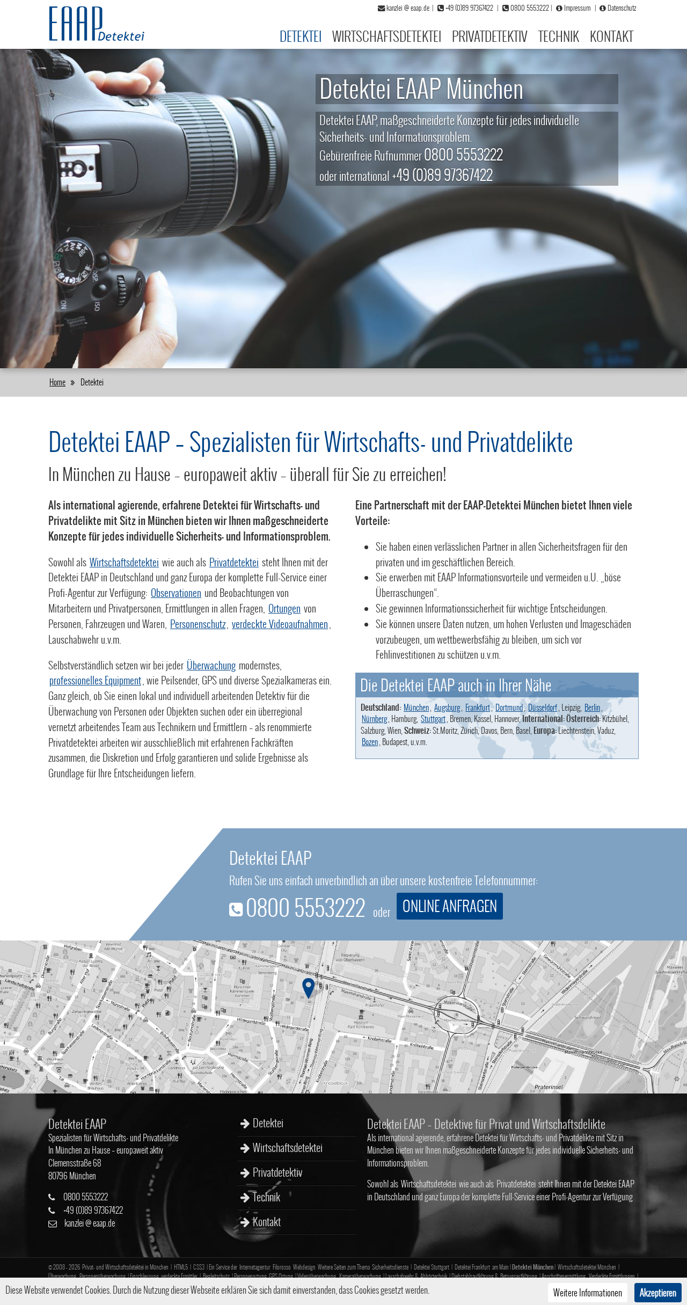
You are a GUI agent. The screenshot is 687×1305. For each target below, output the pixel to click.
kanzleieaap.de (89, 1223)
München (416, 707)
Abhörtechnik (433, 1276)
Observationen (176, 592)
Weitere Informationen (587, 1293)
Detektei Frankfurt (472, 1267)
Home (57, 382)
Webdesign (304, 1267)
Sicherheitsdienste (390, 1267)
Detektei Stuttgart (431, 1267)
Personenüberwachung (102, 1276)
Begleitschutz (216, 1276)
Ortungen (284, 608)
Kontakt (611, 36)
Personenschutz (197, 623)
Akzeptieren (658, 1293)
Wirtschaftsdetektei (386, 36)
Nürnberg (374, 718)
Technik (558, 36)
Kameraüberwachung (360, 1276)
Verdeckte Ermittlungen (612, 1276)
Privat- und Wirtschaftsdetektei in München (125, 1267)
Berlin (592, 707)
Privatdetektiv (490, 36)
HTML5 (181, 1267)
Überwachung (211, 665)
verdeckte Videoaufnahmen (280, 623)
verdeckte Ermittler (179, 1276)
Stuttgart (433, 718)
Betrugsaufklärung (518, 1276)
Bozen (370, 741)
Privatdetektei (234, 562)
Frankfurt (477, 707)
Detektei (300, 36)
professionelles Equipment (95, 680)
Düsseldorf (542, 707)
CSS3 (198, 1267)
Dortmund (509, 707)
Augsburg (447, 707)
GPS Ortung (281, 1276)
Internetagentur (255, 1267)
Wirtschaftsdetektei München (587, 1267)
